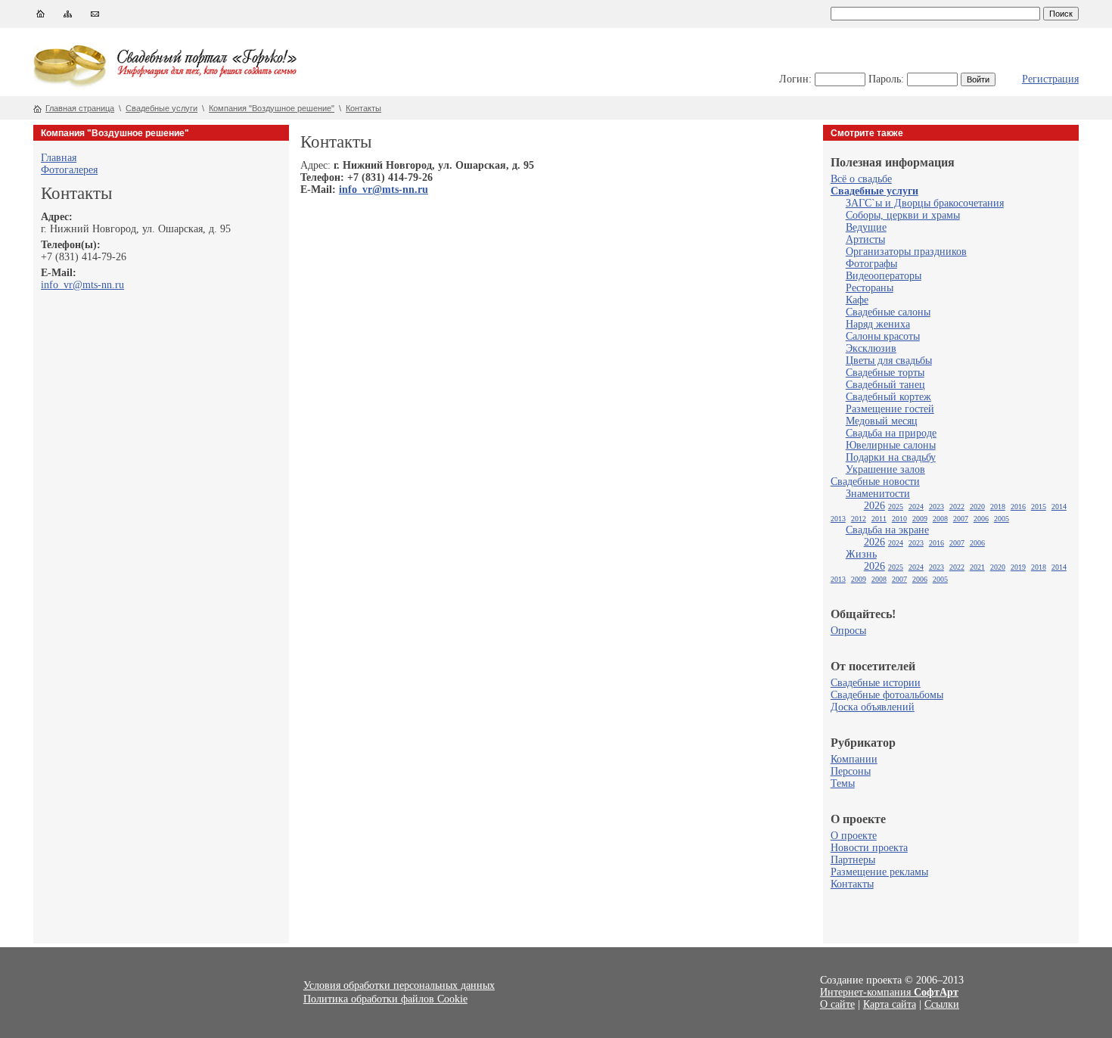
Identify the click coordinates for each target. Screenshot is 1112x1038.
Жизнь (861, 554)
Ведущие (866, 227)
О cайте (837, 1004)
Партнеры (853, 860)
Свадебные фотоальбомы (887, 695)
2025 (895, 506)
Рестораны (869, 288)
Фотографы (871, 263)
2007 (960, 518)
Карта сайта (889, 1004)
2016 (1018, 506)
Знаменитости (878, 493)
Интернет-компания (889, 992)
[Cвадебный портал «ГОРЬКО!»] (71, 86)
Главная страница (79, 108)
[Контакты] (95, 17)
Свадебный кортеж (888, 396)
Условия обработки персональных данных (399, 985)
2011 (879, 518)
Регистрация (1050, 79)
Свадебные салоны (888, 312)
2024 (916, 506)
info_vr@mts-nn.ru (82, 285)
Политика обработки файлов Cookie (385, 999)
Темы (843, 783)
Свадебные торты (885, 372)
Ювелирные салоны (891, 445)
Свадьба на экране (887, 530)
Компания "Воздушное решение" (271, 108)
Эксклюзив (871, 348)
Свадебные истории (876, 682)
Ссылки (941, 1004)
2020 (977, 506)
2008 (940, 518)
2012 (858, 518)
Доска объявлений (873, 707)
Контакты (363, 108)
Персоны (851, 771)
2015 (1038, 506)
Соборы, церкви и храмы (903, 215)
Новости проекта (869, 847)
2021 (977, 567)
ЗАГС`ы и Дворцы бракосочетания (925, 203)
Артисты (865, 239)
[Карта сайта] (68, 17)
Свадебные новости (875, 481)
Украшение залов (885, 469)
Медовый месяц (882, 421)
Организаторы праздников (906, 251)
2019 (1018, 567)
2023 (936, 506)
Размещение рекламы (879, 872)
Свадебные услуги (161, 108)
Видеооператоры (883, 275)
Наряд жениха (878, 324)
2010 (899, 518)
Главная (58, 157)
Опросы (848, 630)
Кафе (857, 300)
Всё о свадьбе (861, 179)
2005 (1001, 518)
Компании (854, 759)
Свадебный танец (885, 384)
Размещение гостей (890, 409)
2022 (956, 506)
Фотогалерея (69, 170)
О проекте (854, 835)
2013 (838, 518)
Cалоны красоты (883, 336)
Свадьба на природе (891, 433)
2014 (1059, 506)
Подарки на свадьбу (891, 457)
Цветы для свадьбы (889, 360)
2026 (874, 505)
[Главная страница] (40, 17)
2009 (919, 518)
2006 (981, 518)
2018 (997, 506)
